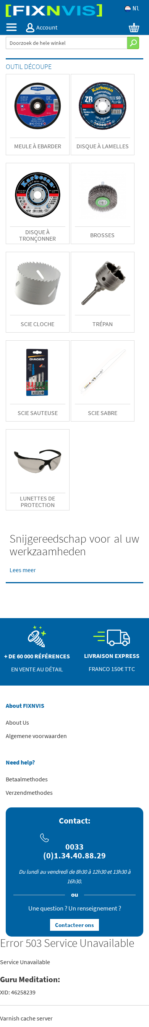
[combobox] (66, 43)
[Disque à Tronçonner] (37, 194)
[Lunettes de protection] (37, 461)
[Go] (133, 43)
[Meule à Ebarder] (37, 106)
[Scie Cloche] (37, 283)
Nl (136, 9)
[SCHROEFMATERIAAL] (74, 10)
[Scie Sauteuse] (37, 372)
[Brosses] (102, 194)
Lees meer (23, 570)
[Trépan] (102, 283)
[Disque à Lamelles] (102, 106)
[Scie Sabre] (102, 372)
